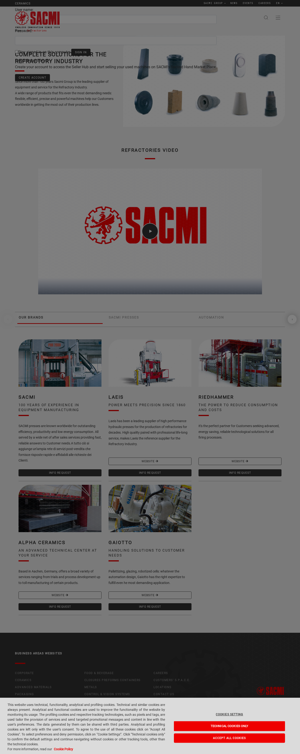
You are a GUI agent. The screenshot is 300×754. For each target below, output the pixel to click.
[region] (150, 726)
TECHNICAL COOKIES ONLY (229, 726)
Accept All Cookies (229, 738)
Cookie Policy (63, 749)
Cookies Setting (229, 714)
